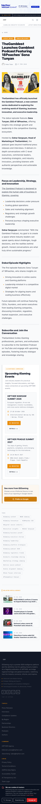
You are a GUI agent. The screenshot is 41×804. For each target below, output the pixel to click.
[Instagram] (8, 692)
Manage (8, 800)
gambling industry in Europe (14, 25)
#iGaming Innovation (10, 520)
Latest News (8, 38)
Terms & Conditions (9, 766)
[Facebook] (3, 692)
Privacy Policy (6, 762)
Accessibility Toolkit (9, 774)
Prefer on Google (21, 499)
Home (6, 32)
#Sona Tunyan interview (12, 573)
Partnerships (6, 723)
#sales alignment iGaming (12, 569)
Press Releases (23, 38)
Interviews (5, 712)
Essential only (19, 800)
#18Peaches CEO (27, 520)
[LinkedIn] (18, 692)
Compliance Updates (9, 715)
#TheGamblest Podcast (11, 577)
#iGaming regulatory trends (13, 553)
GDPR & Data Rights (9, 770)
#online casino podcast (12, 565)
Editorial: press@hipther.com (12, 750)
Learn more (29, 795)
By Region (5, 719)
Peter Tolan (9, 64)
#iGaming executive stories (13, 537)
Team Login (6, 781)
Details (12, 428)
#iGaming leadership (10, 541)
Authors (5, 735)
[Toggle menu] (37, 20)
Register (15, 423)
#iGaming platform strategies (14, 545)
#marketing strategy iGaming (14, 561)
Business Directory (8, 727)
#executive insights (10, 529)
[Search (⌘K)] (33, 20)
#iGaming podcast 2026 (11, 549)
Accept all (32, 800)
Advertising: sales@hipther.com (13, 754)
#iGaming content (9, 517)
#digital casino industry (12, 525)
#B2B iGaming (24, 517)
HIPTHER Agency (8, 746)
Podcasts (5, 731)
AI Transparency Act (9, 778)
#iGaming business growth (12, 533)
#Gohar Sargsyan (28, 529)
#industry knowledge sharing (14, 557)
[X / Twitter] (13, 692)
